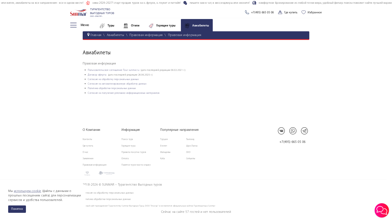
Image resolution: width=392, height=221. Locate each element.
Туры (111, 25)
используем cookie (27, 191)
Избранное (315, 12)
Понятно (17, 209)
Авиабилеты (200, 25)
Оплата (125, 159)
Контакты (87, 139)
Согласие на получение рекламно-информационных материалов (124, 93)
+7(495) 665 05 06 (262, 12)
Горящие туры (166, 25)
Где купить (290, 12)
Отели (135, 25)
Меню (85, 25)
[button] (382, 210)
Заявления (88, 159)
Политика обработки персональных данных (112, 88)
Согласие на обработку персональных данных (113, 79)
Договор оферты (97, 75)
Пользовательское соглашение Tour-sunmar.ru (113, 70)
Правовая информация (94, 165)
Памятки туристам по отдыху (136, 165)
